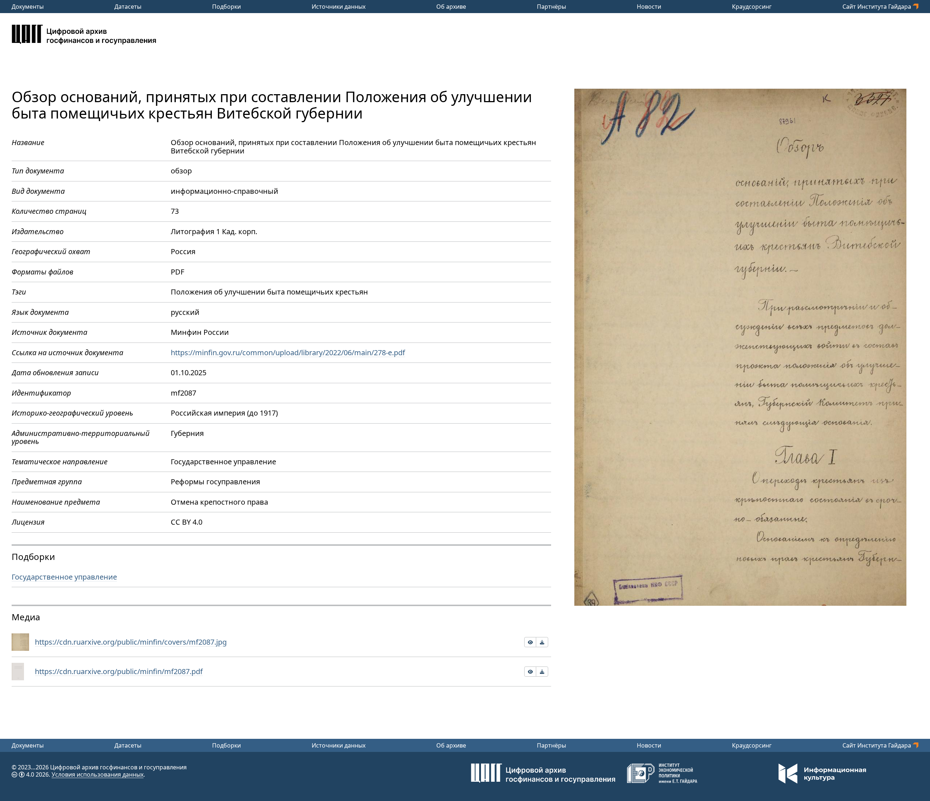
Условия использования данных (97, 774)
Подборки (226, 6)
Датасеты (127, 6)
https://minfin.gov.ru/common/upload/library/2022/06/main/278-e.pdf (288, 352)
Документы (28, 6)
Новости (649, 6)
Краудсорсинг (752, 6)
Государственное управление (64, 577)
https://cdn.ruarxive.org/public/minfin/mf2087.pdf (119, 671)
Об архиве (451, 6)
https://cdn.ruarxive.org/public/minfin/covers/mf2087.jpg (131, 642)
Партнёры (551, 6)
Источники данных (338, 6)
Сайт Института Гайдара (877, 6)
